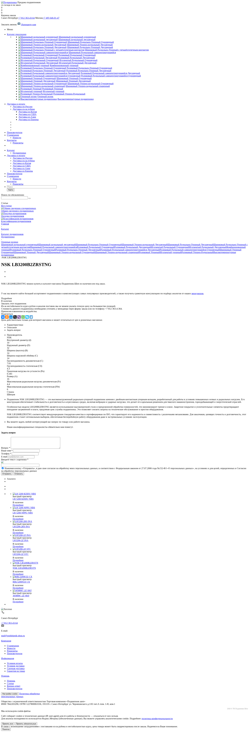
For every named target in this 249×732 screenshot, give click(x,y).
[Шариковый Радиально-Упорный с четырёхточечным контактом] (51, 50)
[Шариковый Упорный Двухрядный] (36, 81)
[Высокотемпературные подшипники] (37, 99)
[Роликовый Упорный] (30, 88)
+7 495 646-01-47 (51, 18)
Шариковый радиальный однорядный (19, 244)
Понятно (6, 729)
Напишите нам (28, 24)
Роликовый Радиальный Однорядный (95, 247)
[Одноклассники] (7, 317)
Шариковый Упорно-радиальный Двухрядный (144, 244)
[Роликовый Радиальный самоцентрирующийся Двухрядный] (49, 73)
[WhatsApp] (23, 317)
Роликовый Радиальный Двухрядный (132, 247)
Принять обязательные (26, 724)
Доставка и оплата (16, 104)
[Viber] (19, 317)
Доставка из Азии (21, 168)
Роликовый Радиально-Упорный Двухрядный (77, 250)
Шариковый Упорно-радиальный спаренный (117, 252)
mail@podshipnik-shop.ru (13, 635)
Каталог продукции (16, 34)
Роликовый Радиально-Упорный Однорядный (32, 250)
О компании (13, 135)
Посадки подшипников (12, 216)
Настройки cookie (9, 694)
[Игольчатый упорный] (30, 91)
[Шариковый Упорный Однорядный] (37, 78)
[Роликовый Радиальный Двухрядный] (37, 57)
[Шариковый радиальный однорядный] (38, 37)
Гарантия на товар (16, 671)
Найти (10, 190)
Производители (14, 132)
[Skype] (27, 317)
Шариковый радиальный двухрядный (57, 244)
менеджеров (197, 293)
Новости (17, 137)
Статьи (10, 683)
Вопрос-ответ (13, 686)
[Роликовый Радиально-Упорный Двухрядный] (42, 70)
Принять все (7, 724)
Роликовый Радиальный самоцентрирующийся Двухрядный (130, 250)
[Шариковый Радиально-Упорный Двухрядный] (42, 47)
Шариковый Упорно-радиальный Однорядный (72, 252)
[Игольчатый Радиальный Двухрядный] (38, 63)
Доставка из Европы (23, 171)
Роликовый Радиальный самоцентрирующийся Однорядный (190, 250)
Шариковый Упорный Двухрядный (31, 252)
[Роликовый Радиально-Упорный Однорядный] (42, 68)
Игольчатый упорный (170, 252)
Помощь (5, 676)
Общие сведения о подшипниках (17, 211)
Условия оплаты (15, 663)
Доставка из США (22, 166)
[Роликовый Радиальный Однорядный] (38, 55)
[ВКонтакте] (3, 317)
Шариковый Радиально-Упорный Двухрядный (190, 244)
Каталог (11, 150)
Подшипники (19, 153)
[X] (15, 317)
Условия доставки (15, 666)
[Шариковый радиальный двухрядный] (38, 39)
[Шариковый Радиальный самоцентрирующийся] (43, 52)
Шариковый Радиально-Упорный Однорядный (99, 244)
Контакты (12, 140)
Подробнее (18, 505)
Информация (7, 658)
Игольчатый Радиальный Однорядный (170, 247)
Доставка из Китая (22, 163)
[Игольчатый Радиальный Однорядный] (38, 60)
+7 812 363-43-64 (26, 18)
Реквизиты (18, 143)
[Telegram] (31, 317)
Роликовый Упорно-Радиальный (197, 252)
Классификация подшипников (16, 221)
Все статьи (6, 205)
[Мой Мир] (11, 317)
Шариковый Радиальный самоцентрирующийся (53, 247)
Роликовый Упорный (149, 252)
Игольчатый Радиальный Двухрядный (208, 247)
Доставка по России (22, 106)
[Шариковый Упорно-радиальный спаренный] (41, 86)
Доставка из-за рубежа (24, 109)
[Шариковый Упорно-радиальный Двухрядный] (42, 44)
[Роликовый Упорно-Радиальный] (35, 94)
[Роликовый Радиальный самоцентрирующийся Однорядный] (49, 76)
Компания (6, 641)
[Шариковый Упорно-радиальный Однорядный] (42, 83)
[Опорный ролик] (27, 96)
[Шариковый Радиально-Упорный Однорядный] (42, 42)
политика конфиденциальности (157, 718)
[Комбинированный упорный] (33, 65)
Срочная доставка (15, 668)
